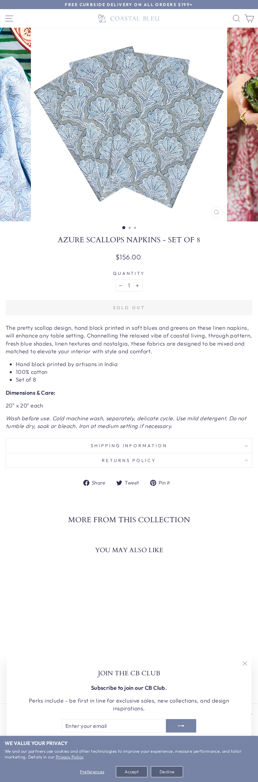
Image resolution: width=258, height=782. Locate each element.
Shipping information (129, 445)
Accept (132, 771)
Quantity (129, 273)
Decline (167, 771)
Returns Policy (129, 460)
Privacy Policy (70, 756)
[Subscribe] (181, 726)
